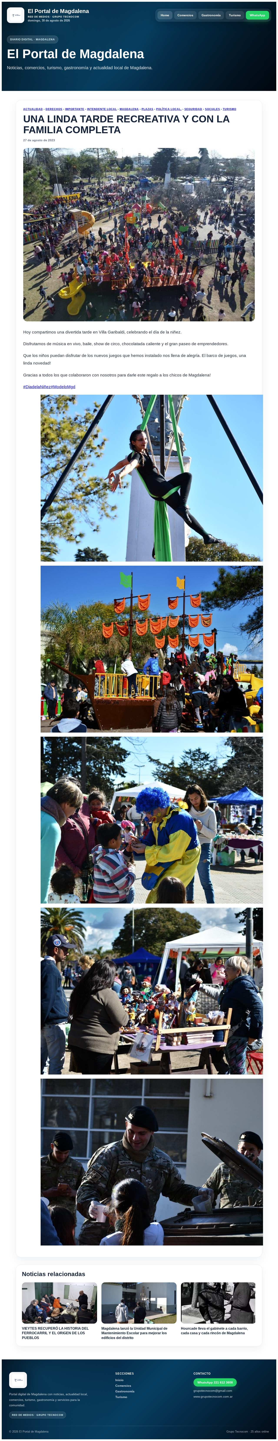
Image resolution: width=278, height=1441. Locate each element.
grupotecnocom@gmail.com (213, 1390)
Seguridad (193, 109)
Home (165, 15)
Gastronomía (211, 15)
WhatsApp (257, 15)
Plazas (147, 109)
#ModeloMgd (63, 386)
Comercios (185, 15)
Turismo (235, 15)
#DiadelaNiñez (37, 386)
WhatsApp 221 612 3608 (215, 1382)
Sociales (212, 109)
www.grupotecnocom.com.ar (213, 1396)
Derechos (54, 109)
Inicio (119, 1380)
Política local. (169, 109)
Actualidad (33, 109)
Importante (74, 109)
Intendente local (102, 109)
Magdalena (129, 109)
